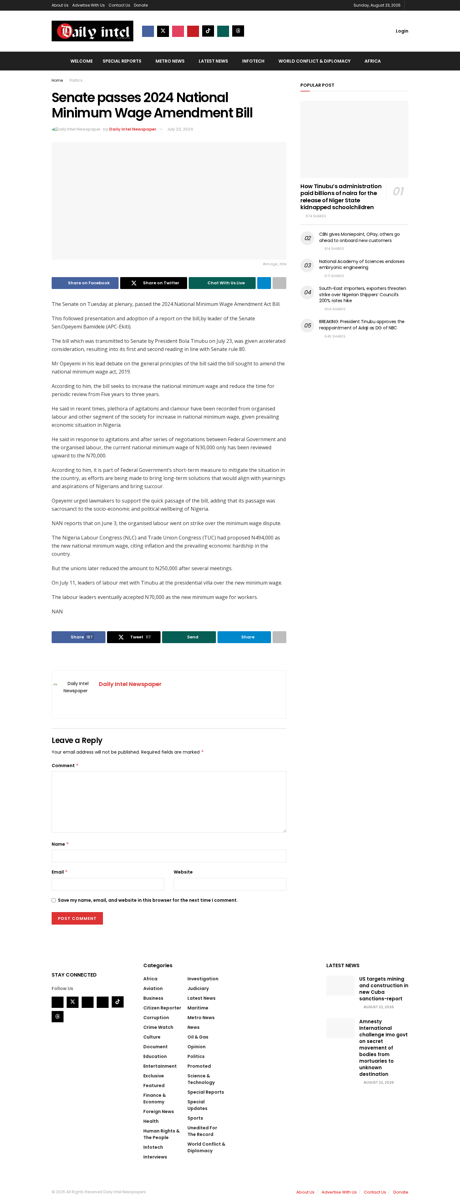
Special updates (197, 1105)
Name (60, 844)
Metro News (170, 61)
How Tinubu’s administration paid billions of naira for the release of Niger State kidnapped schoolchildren (340, 196)
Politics (76, 80)
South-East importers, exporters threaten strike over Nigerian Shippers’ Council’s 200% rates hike (362, 294)
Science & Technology (201, 1079)
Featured (154, 1085)
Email (60, 872)
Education (155, 1056)
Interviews (155, 1157)
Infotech (253, 61)
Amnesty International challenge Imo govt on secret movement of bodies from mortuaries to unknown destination (383, 1047)
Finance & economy (154, 1098)
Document (155, 1047)
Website (183, 872)
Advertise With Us (88, 5)
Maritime (197, 1008)
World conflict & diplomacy (314, 61)
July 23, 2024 (180, 129)
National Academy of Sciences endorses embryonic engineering (362, 264)
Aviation (153, 988)
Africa (373, 61)
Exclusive (153, 1076)
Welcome (81, 61)
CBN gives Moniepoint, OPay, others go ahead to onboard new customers (359, 237)
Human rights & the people (161, 1134)
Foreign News (158, 1111)
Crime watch (158, 1027)
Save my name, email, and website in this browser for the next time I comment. (148, 900)
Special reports (122, 61)
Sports (195, 1118)
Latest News (213, 61)
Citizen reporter (162, 1008)
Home (57, 80)
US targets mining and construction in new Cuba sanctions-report (383, 989)
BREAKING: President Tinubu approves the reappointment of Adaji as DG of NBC (362, 324)
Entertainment (160, 1066)
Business (153, 998)
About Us (60, 5)
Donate (141, 5)
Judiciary (198, 988)
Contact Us (119, 5)
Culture (152, 1037)
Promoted (199, 1066)
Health (151, 1121)
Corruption (156, 1017)
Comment (65, 765)
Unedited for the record (202, 1131)
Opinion (196, 1047)
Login (401, 31)
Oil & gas (197, 1037)
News (193, 1027)
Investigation (202, 979)
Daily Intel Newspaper (132, 129)
